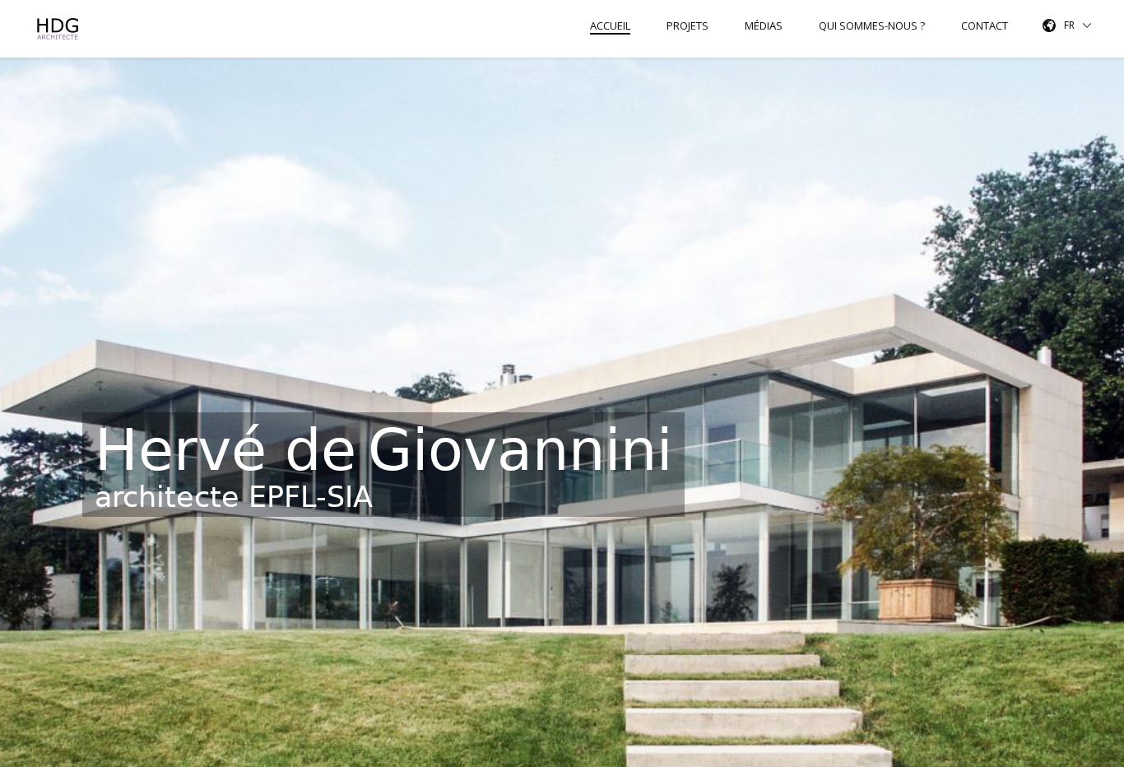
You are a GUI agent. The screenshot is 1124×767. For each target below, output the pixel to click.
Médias (764, 26)
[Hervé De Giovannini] (59, 28)
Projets (687, 26)
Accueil (610, 26)
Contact (984, 26)
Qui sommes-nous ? (872, 26)
